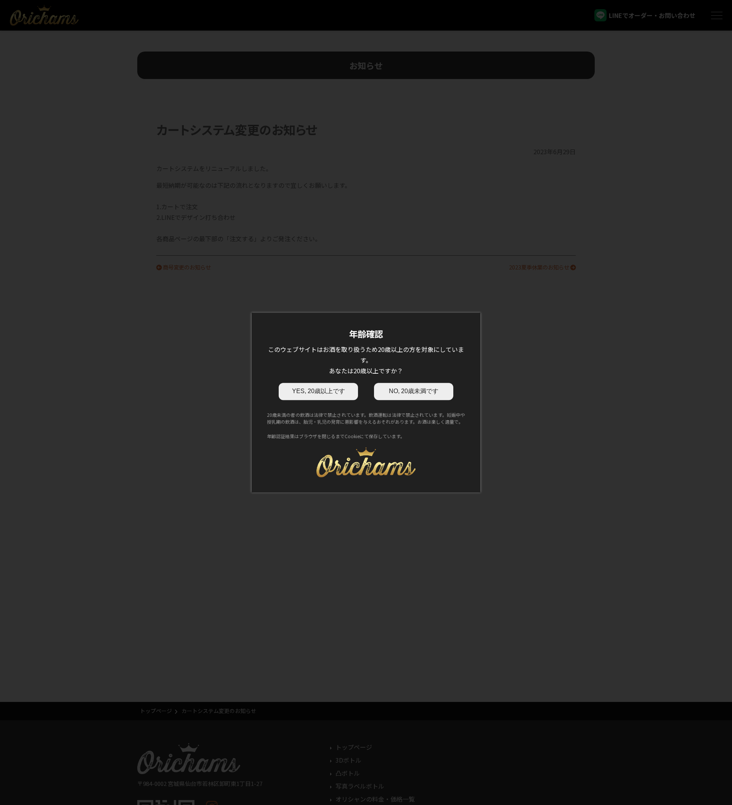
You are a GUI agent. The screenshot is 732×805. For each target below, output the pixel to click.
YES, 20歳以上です (318, 391)
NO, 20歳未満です (413, 391)
